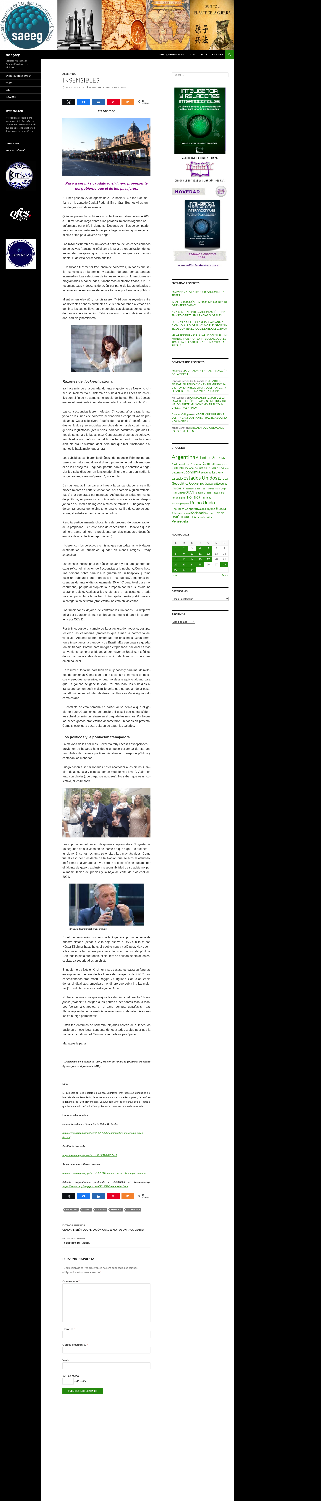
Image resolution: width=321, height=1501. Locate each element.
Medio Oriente (178, 492)
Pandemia (200, 492)
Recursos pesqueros (180, 503)
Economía (191, 472)
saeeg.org (13, 55)
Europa (223, 478)
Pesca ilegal (218, 492)
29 (175, 569)
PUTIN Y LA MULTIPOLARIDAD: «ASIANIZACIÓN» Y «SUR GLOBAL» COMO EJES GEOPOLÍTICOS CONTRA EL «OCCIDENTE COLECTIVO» (199, 325)
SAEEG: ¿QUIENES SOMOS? (171, 54)
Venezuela (180, 521)
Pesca (208, 492)
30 (183, 569)
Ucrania (219, 513)
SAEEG (92, 87)
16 (183, 559)
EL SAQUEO (217, 54)
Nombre (68, 1329)
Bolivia (222, 458)
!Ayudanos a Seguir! (15, 150)
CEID (202, 54)
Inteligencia (190, 488)
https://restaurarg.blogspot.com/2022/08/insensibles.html (95, 1186)
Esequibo (206, 472)
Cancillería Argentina (189, 463)
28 (224, 564)
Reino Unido (202, 502)
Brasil (174, 464)
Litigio (223, 488)
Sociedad (101, 1209)
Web (65, 1360)
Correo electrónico (75, 1344)
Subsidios (116, 1209)
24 (191, 564)
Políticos (206, 497)
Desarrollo (177, 472)
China (208, 463)
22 (175, 564)
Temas (191, 54)
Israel (217, 488)
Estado (86, 1209)
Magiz (175, 370)
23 (183, 564)
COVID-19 (213, 467)
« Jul (175, 575)
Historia (178, 488)
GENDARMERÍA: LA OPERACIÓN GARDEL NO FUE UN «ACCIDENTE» (103, 1227)
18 (200, 559)
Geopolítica (180, 483)
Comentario (71, 1281)
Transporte (133, 1209)
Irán (198, 488)
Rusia (221, 508)
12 (208, 553)
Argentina (71, 1209)
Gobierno (196, 483)
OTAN (189, 492)
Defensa (224, 468)
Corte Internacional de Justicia (189, 467)
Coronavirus (220, 463)
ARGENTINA (69, 73)
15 (175, 559)
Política (193, 497)
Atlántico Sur (207, 457)
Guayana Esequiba (216, 483)
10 (191, 553)
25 (200, 564)
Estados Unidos (200, 478)
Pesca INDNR (179, 497)
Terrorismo (209, 513)
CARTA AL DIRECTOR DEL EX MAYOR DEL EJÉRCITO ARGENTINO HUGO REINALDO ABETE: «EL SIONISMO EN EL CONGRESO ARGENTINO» (200, 402)
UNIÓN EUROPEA (184, 517)
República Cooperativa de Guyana (193, 508)
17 (191, 559)
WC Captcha (70, 1375)
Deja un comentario (113, 87)
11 (200, 553)
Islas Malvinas (207, 488)
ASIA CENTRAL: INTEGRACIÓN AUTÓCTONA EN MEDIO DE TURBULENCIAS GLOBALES (199, 313)
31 (191, 569)
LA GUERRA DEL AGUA (76, 1241)
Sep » (225, 575)
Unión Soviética (204, 517)
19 (208, 559)
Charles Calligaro (182, 414)
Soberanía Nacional (181, 513)
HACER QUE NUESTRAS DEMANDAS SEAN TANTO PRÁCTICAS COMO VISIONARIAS (199, 418)
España (217, 472)
